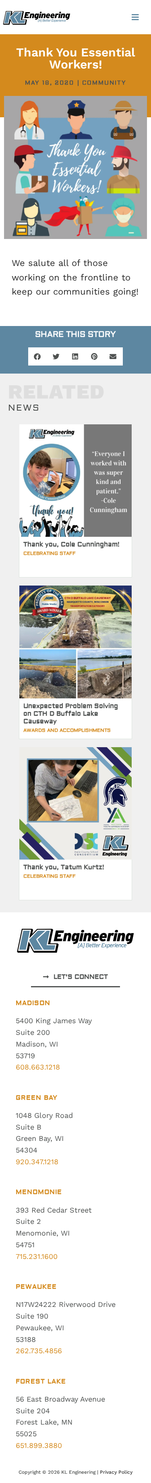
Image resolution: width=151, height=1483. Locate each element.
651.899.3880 (39, 1445)
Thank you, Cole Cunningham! (71, 544)
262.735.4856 (39, 1350)
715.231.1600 (37, 1256)
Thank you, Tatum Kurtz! (63, 867)
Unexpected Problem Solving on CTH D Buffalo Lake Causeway (70, 713)
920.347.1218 (37, 1161)
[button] (135, 17)
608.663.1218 (38, 1067)
